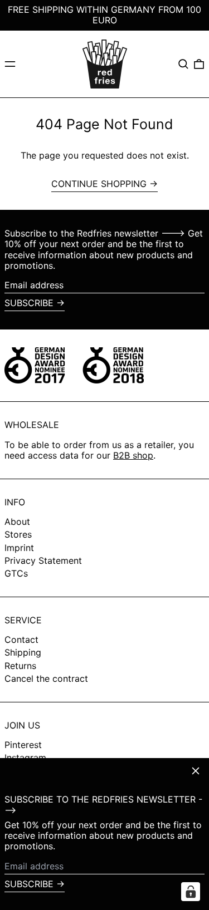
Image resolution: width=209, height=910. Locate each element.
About (17, 521)
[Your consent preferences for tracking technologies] (190, 891)
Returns (20, 665)
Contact (21, 639)
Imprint (19, 547)
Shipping (22, 652)
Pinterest (23, 745)
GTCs (16, 573)
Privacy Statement (43, 560)
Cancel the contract (46, 678)
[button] (183, 64)
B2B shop (133, 455)
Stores (18, 534)
